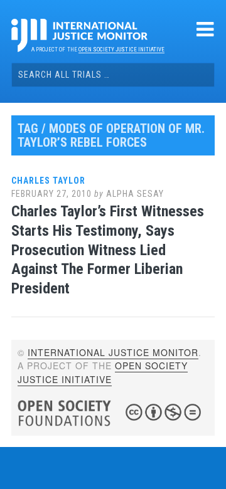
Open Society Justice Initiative (121, 49)
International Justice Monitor (113, 352)
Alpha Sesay (135, 194)
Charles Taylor (48, 181)
